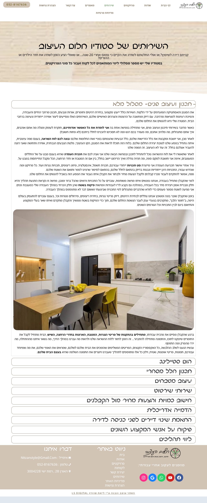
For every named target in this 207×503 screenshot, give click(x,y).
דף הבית (165, 5)
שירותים (109, 5)
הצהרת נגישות (47, 5)
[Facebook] (179, 478)
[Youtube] (170, 478)
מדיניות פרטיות (104, 13)
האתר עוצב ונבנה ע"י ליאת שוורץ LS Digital (103, 493)
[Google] (152, 478)
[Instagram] (144, 478)
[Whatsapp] (161, 478)
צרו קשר (70, 5)
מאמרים (89, 5)
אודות (147, 5)
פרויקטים (129, 5)
